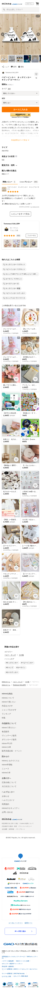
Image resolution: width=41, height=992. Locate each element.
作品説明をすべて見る (19, 140)
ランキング (6, 714)
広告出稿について (9, 782)
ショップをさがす (9, 710)
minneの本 (6, 773)
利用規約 (5, 804)
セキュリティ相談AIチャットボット (12, 963)
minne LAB (6, 747)
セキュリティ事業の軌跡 (20, 976)
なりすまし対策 (6, 976)
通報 (22, 67)
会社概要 (4, 829)
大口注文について (9, 786)
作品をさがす (7, 706)
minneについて (8, 698)
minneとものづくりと (11, 761)
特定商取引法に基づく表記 (10, 823)
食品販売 (5, 732)
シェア (6, 67)
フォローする (31, 235)
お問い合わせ (7, 812)
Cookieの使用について (27, 823)
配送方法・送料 (8, 165)
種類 (3, 98)
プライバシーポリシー (25, 826)
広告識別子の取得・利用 (9, 826)
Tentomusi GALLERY (12, 72)
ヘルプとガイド (8, 800)
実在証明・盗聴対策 (8, 966)
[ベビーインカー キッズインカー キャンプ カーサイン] (20, 191)
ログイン (29, 3)
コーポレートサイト (15, 923)
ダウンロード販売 (9, 740)
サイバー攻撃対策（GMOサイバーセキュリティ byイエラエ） (20, 969)
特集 (3, 718)
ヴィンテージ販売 (9, 736)
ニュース (5, 769)
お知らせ (5, 796)
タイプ (4, 89)
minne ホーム (6, 682)
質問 (14, 67)
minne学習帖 (7, 765)
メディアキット (20, 829)
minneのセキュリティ (11, 808)
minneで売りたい (9, 728)
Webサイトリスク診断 (22, 961)
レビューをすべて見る (20, 214)
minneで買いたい (9, 702)
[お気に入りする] (36, 74)
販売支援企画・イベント (12, 751)
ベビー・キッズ (10, 655)
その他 (21, 655)
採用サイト (29, 923)
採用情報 (11, 829)
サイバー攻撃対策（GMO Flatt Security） (13, 973)
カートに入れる (20, 109)
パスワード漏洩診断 (8, 961)
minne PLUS (7, 743)
